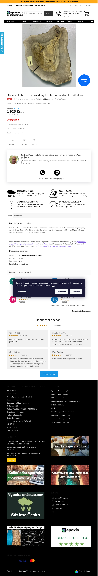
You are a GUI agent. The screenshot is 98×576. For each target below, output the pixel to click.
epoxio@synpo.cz (61, 498)
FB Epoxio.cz (59, 508)
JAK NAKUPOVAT (40, 5)
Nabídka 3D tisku (57, 405)
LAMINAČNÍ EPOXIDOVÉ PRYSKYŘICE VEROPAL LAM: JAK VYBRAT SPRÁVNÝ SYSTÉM (25, 443)
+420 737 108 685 (72, 13)
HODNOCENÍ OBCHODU (24, 5)
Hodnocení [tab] (18, 215)
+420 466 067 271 (62, 501)
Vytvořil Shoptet (85, 571)
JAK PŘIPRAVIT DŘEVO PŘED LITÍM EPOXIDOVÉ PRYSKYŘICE (24, 454)
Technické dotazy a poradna (61, 419)
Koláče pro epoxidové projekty (30, 255)
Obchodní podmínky (14, 400)
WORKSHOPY (11, 391)
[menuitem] (10, 21)
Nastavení (22, 291)
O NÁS (53, 408)
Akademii (46, 244)
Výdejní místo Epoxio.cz (60, 422)
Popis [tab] (10, 215)
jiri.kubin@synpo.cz (57, 178)
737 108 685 (43, 178)
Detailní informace (13, 133)
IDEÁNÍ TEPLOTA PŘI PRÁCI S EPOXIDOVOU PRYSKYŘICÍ (22, 448)
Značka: (61, 99)
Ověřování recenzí (13, 418)
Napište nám (11, 394)
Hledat (48, 14)
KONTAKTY (10, 5)
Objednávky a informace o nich (62, 412)
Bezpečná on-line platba (15, 412)
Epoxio (57, 512)
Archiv (11, 460)
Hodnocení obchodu (49, 320)
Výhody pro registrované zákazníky (19, 421)
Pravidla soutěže (13, 430)
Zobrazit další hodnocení (81, 311)
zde (53, 285)
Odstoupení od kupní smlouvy (18, 403)
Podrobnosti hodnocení (44, 99)
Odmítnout (61, 291)
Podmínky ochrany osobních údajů (19, 397)
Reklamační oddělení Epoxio (61, 415)
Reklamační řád (12, 406)
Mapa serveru (12, 427)
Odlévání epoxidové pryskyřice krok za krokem (53, 246)
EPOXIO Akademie (58, 398)
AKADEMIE (11, 424)
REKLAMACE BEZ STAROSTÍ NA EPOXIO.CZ (22, 409)
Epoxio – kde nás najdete (60, 391)
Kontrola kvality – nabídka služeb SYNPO (66, 401)
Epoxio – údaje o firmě (59, 394)
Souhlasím (76, 291)
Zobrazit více (49, 374)
